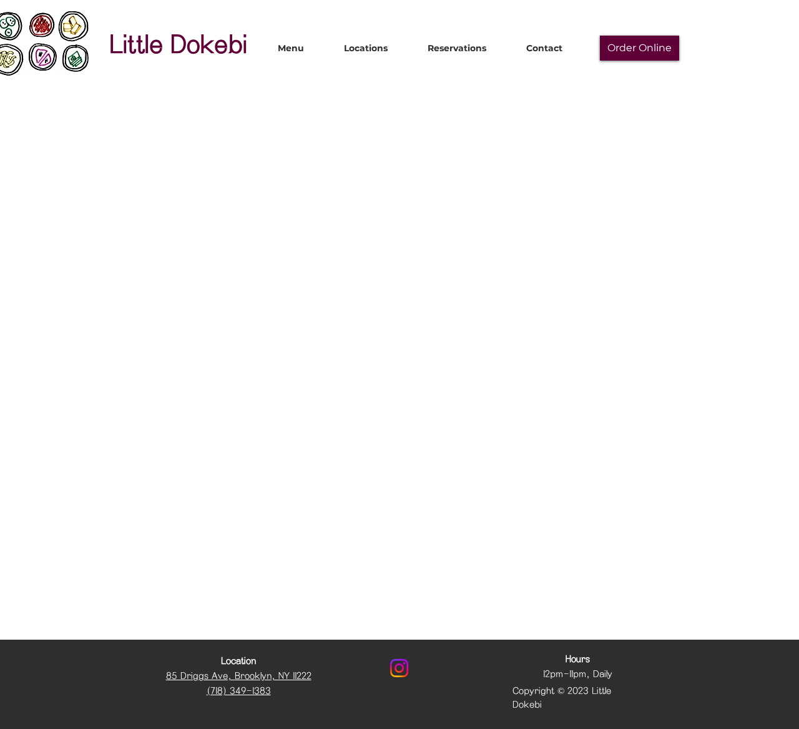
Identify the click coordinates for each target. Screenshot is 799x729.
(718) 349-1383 (239, 691)
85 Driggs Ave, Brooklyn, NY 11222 (238, 676)
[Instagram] (399, 668)
